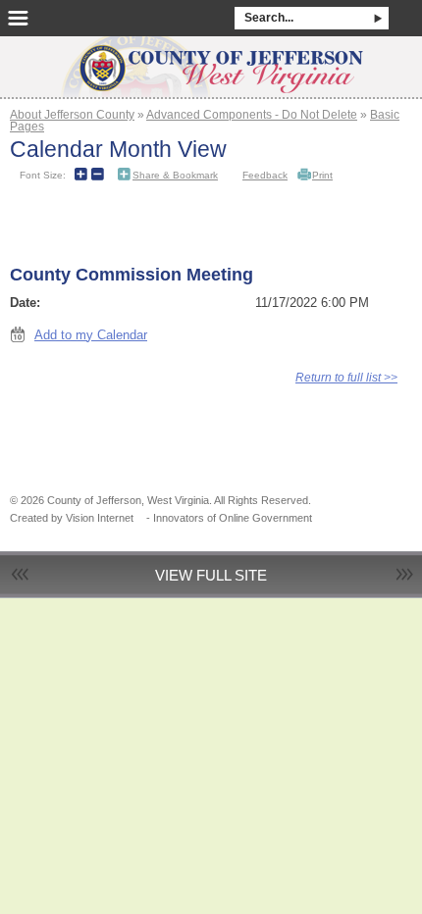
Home (211, 60)
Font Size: (43, 175)
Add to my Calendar (90, 335)
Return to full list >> (346, 377)
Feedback (265, 175)
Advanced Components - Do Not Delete (251, 114)
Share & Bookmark (175, 175)
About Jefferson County (72, 114)
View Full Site (211, 575)
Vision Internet (99, 518)
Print (322, 175)
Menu (18, 18)
